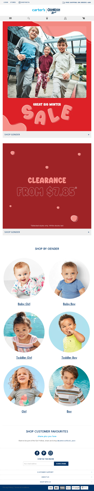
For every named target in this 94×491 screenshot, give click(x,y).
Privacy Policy (8, 487)
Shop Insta (25, 2)
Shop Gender (12, 134)
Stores (13, 2)
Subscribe (61, 463)
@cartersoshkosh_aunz (66, 441)
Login (6, 2)
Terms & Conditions (22, 487)
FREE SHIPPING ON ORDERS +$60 (78, 2)
